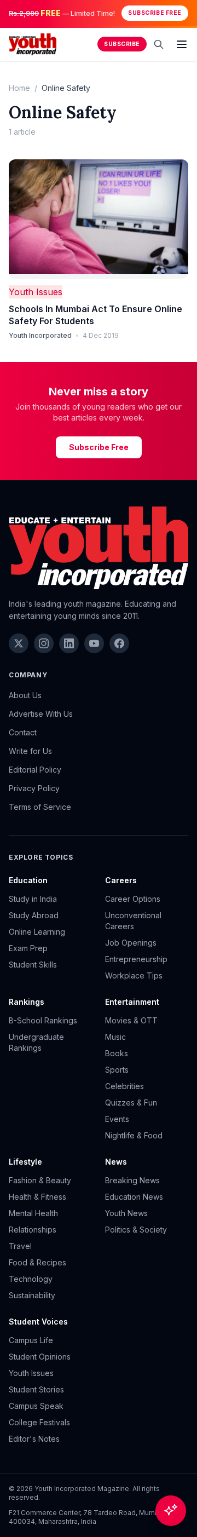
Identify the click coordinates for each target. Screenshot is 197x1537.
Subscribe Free (154, 12)
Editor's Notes (34, 1438)
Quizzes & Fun (131, 1102)
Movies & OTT (131, 1020)
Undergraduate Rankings (36, 1042)
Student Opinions (40, 1356)
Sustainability (32, 1295)
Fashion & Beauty (40, 1180)
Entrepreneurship (136, 959)
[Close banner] (185, 13)
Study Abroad (34, 915)
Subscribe (122, 44)
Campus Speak (36, 1406)
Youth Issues (35, 291)
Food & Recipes (37, 1262)
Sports (117, 1069)
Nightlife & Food (134, 1135)
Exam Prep (28, 948)
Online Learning (37, 931)
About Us (25, 695)
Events (117, 1119)
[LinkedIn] (69, 643)
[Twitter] (18, 643)
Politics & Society (136, 1229)
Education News (134, 1196)
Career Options (132, 898)
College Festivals (39, 1422)
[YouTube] (94, 643)
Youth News (126, 1213)
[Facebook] (119, 643)
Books (116, 1053)
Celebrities (124, 1086)
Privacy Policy (34, 788)
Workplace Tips (134, 975)
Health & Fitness (37, 1196)
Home (19, 88)
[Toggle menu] (182, 44)
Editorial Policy (35, 769)
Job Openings (131, 942)
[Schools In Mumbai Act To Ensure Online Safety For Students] (98, 219)
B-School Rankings (43, 1020)
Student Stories (36, 1389)
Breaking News (132, 1180)
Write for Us (30, 751)
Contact (23, 732)
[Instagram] (44, 643)
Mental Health (33, 1213)
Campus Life (31, 1340)
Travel (20, 1246)
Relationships (32, 1229)
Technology (31, 1278)
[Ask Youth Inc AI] (170, 1510)
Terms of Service (40, 806)
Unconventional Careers (133, 921)
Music (115, 1036)
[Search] (159, 44)
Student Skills (33, 964)
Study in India (33, 898)
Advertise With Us (41, 713)
